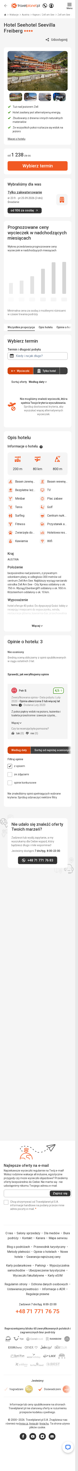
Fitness (20, 524)
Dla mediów (52, 1233)
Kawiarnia (21, 541)
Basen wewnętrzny (57, 481)
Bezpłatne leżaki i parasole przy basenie (25, 490)
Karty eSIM (55, 1275)
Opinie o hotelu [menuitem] (65, 327)
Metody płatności (19, 1252)
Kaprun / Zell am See (44, 14)
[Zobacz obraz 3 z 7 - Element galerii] (45, 97)
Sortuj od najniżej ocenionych (52, 750)
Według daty (19, 750)
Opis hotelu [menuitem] (46, 327)
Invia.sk (33, 1423)
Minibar (20, 498)
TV (49, 490)
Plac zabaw (54, 498)
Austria (26, 14)
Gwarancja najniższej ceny (44, 1257)
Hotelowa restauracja (57, 532)
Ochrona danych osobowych (50, 1284)
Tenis (18, 507)
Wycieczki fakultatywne (29, 1275)
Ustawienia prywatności (23, 1289)
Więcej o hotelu (16, 138)
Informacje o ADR (54, 1289)
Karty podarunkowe (19, 1265)
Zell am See (64, 14)
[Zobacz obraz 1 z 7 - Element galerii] (15, 97)
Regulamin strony (16, 1284)
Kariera (41, 1238)
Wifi (49, 541)
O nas (9, 1233)
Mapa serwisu (58, 1238)
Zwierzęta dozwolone (25, 532)
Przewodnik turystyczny (50, 1247)
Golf (50, 507)
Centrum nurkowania (57, 515)
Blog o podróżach (19, 1247)
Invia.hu (44, 1423)
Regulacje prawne (37, 1294)
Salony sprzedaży (29, 1233)
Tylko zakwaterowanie (25, 192)
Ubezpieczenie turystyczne (47, 1270)
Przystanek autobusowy (57, 524)
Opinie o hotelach (45, 1252)
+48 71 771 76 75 (37, 1311)
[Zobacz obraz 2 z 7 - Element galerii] (30, 97)
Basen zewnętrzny (25, 481)
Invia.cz (23, 1423)
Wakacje (14, 14)
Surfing (19, 515)
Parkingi (41, 1265)
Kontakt (27, 1238)
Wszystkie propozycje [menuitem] (21, 327)
